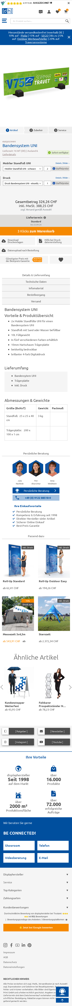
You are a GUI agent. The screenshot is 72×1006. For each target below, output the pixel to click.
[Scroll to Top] (62, 1000)
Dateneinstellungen (14, 966)
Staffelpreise (62, 168)
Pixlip (24, 35)
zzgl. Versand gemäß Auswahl (36, 209)
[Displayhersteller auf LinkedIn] (23, 945)
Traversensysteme (36, 42)
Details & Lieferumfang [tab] (36, 275)
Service (60, 130)
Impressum (9, 952)
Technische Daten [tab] (36, 281)
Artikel (12, 130)
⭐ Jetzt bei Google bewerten (36, 927)
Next (69, 687)
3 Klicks (36, 231)
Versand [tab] (36, 301)
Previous (3, 687)
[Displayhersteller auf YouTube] (17, 945)
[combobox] (40, 21)
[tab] (36, 166)
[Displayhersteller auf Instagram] (5, 945)
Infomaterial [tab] (36, 288)
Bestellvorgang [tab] (36, 294)
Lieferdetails (9, 154)
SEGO (44, 35)
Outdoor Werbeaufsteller (32, 38)
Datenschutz (10, 961)
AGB (5, 957)
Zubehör (36, 130)
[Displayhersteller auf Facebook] (11, 945)
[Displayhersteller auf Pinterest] (29, 945)
